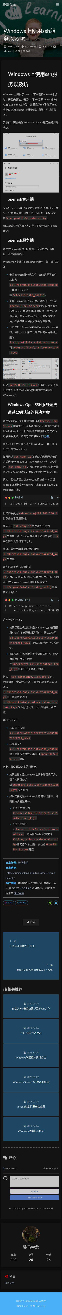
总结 (46, 436)
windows (7, 51)
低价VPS (9, 1283)
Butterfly (40, 1306)
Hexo (25, 1306)
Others (45, 47)
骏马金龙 (23, 863)
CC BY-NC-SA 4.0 (21, 888)
